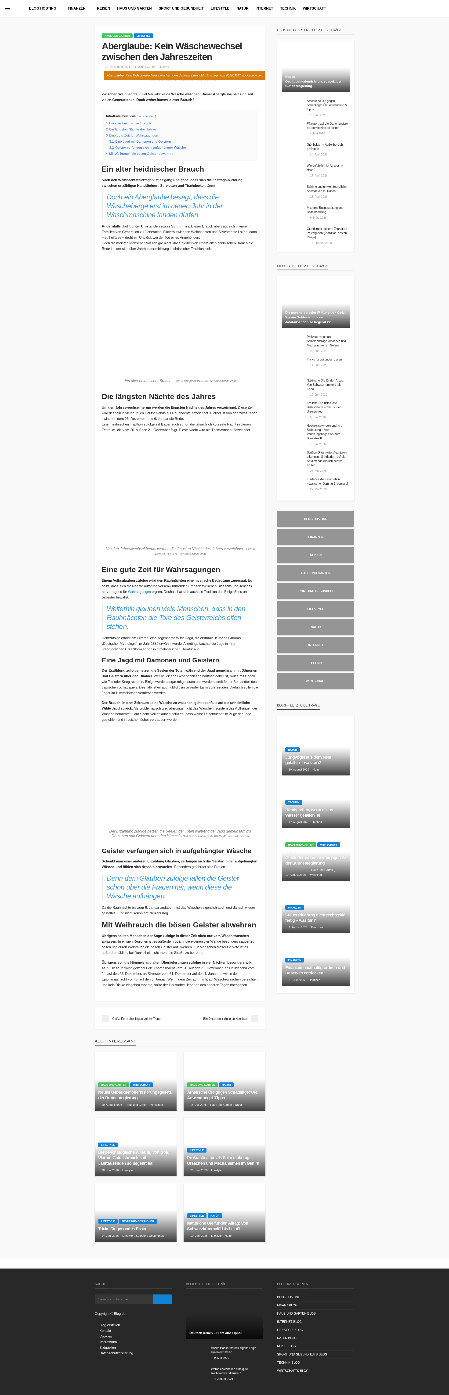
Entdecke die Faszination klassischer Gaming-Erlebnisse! (327, 481)
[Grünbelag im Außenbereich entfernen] (292, 151)
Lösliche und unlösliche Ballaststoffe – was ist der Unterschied (323, 407)
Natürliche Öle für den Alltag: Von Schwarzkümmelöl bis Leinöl (217, 1226)
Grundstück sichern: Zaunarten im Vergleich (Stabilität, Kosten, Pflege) (327, 233)
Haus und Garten (134, 8)
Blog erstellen (109, 1325)
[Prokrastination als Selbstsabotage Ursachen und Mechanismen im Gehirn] (224, 1147)
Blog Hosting (42, 8)
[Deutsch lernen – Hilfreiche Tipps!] (224, 1316)
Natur (242, 8)
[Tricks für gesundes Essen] (136, 1212)
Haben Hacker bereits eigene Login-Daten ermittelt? (234, 1350)
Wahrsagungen (139, 592)
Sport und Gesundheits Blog (302, 1354)
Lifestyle (220, 8)
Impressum (108, 1342)
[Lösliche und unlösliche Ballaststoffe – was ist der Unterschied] (292, 409)
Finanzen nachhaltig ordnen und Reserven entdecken (315, 970)
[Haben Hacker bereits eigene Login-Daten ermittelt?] (196, 1354)
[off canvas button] (7, 8)
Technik (288, 8)
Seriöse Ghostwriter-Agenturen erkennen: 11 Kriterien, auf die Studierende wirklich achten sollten (326, 459)
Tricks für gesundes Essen (122, 1228)
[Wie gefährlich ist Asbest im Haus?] (292, 172)
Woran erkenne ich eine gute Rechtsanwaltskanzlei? (229, 1371)
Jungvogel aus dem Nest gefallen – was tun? (308, 760)
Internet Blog (289, 1321)
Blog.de (119, 1314)
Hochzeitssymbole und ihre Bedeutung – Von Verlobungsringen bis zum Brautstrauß (324, 432)
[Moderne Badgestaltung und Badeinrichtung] (292, 214)
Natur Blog (287, 1338)
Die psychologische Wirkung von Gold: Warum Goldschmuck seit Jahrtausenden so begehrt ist (134, 1158)
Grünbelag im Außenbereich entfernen (325, 147)
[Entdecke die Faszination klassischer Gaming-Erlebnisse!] (292, 485)
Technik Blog (288, 1362)
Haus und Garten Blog (296, 1313)
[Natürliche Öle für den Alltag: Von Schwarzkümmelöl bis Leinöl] (224, 1212)
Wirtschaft (314, 8)
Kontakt (105, 1331)
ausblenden (146, 116)
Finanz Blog (287, 1305)
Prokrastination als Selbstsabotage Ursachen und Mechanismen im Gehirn (223, 1160)
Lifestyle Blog (290, 1330)
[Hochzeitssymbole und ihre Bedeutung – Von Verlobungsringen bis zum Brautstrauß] (292, 432)
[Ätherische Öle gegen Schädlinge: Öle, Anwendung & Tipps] (224, 1081)
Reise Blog (286, 1346)
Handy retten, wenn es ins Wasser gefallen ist (309, 812)
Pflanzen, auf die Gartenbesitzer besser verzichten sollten (328, 126)
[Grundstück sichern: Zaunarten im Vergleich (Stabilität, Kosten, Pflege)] (292, 235)
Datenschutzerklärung (116, 1353)
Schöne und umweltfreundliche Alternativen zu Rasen (327, 189)
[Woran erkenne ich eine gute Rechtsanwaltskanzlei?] (196, 1375)
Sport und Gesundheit (181, 8)
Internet (264, 8)
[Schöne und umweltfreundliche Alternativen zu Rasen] (292, 193)
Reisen (103, 8)
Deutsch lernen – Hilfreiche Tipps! (215, 1333)
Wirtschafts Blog (292, 1371)
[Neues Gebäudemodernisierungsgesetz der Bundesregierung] (136, 1081)
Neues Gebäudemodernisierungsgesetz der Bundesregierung (135, 1095)
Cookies (105, 1336)
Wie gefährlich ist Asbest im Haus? (325, 168)
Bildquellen (107, 1347)
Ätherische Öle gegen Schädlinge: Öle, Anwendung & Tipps (222, 1095)
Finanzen (77, 8)
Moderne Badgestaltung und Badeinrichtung (325, 210)
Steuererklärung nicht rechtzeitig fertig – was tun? (315, 918)
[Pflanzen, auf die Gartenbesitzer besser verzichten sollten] (292, 130)
